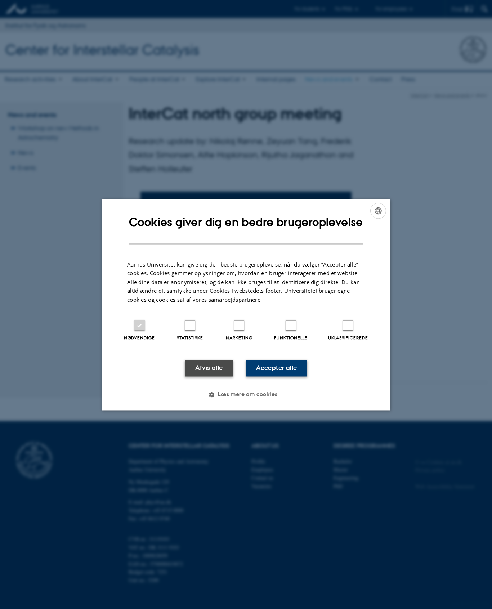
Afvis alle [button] (209, 368)
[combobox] (378, 210)
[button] (245, 394)
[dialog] (246, 304)
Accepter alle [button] (276, 368)
